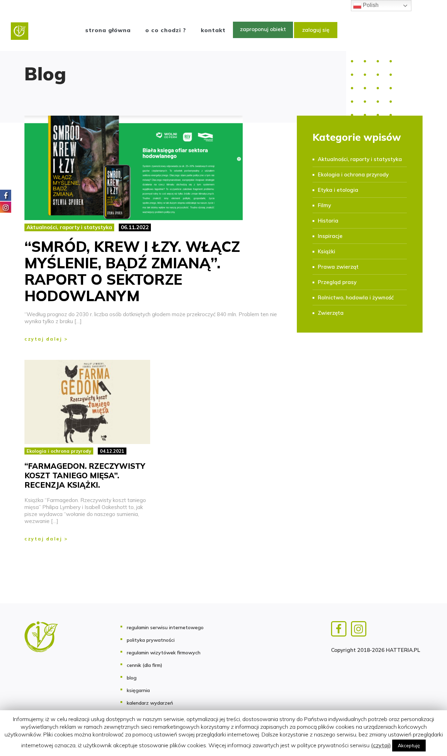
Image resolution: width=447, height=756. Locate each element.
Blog (132, 678)
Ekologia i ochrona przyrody (353, 174)
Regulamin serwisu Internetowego (165, 627)
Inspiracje (330, 236)
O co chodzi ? (165, 30)
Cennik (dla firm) (144, 665)
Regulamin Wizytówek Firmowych (163, 652)
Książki (326, 251)
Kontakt (213, 30)
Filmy (324, 205)
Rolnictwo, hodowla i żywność (356, 297)
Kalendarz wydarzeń (150, 703)
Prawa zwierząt (338, 266)
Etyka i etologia (338, 190)
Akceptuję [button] (409, 745)
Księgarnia (138, 690)
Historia (328, 220)
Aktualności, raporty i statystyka (69, 227)
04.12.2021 (112, 451)
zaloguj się (315, 30)
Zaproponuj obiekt (263, 29)
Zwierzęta (331, 313)
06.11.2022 (135, 227)
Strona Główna (108, 30)
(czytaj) (381, 745)
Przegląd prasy (337, 282)
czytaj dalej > (46, 339)
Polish (370, 5)
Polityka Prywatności (151, 640)
